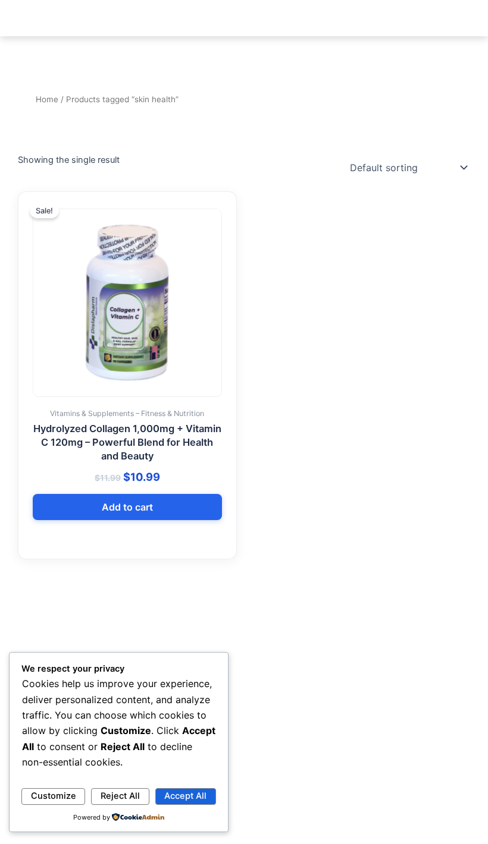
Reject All (120, 796)
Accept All (185, 796)
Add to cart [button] (127, 507)
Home (47, 99)
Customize (53, 796)
